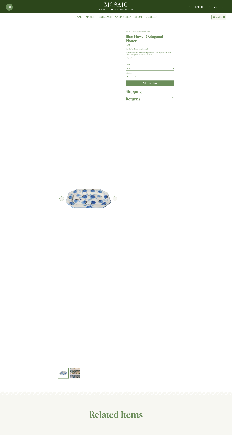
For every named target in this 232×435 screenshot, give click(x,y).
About (138, 17)
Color (128, 65)
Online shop (123, 17)
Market (91, 17)
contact (151, 17)
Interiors (105, 17)
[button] (61, 198)
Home (78, 17)
